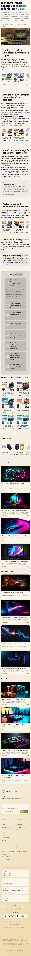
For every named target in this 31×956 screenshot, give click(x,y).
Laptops (4, 824)
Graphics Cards (6, 827)
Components (5, 837)
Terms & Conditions (21, 849)
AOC (27, 927)
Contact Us (19, 822)
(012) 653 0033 (6, 875)
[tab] (10, 274)
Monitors (4, 830)
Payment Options (6, 856)
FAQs (17, 830)
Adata (5, 927)
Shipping (4, 854)
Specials (4, 840)
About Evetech (5, 849)
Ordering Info (5, 859)
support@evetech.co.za (9, 883)
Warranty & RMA (20, 827)
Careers (4, 862)
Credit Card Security (21, 851)
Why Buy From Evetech (8, 851)
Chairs (3, 832)
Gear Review (5, 24)
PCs (3, 822)
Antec (22, 927)
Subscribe (24, 811)
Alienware (11, 927)
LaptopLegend (24, 24)
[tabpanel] (15, 324)
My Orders (19, 824)
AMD (18, 927)
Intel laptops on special (7, 171)
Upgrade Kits (5, 835)
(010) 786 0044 (7, 873)
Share (4, 26)
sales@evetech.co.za (8, 882)
